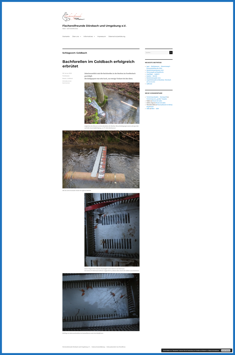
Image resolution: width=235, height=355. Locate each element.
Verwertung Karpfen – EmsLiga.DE (157, 97)
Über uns (75, 36)
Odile (148, 108)
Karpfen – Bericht (152, 76)
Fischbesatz (65, 76)
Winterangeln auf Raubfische (155, 72)
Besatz (64, 78)
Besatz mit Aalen (157, 101)
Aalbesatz (149, 84)
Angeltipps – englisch (153, 74)
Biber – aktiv (155, 108)
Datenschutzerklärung (117, 36)
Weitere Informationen (213, 350)
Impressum (101, 36)
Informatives (88, 36)
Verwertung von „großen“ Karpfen (157, 99)
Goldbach (70, 78)
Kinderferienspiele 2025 (154, 78)
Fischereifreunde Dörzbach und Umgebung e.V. (94, 25)
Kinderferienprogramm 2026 (155, 70)
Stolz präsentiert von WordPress (116, 347)
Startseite (66, 36)
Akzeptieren (226, 350)
